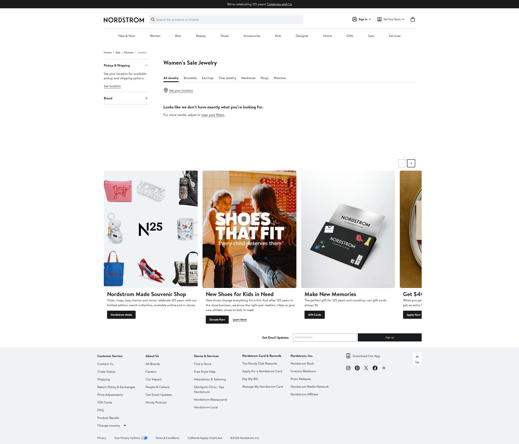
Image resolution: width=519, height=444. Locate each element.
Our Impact (154, 379)
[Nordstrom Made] (151, 229)
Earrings (208, 78)
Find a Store (202, 364)
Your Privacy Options (127, 438)
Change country (108, 425)
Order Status (106, 371)
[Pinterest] (357, 369)
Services (395, 36)
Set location (112, 86)
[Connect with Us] (384, 369)
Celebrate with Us (279, 4)
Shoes (224, 36)
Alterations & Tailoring (210, 379)
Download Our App (366, 356)
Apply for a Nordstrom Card (262, 371)
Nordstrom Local (206, 407)
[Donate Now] (249, 229)
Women (155, 36)
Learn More (240, 320)
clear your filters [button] (212, 114)
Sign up (390, 337)
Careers (151, 371)
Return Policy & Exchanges (116, 387)
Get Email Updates (159, 394)
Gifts (350, 36)
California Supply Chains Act (205, 438)
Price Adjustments (110, 394)
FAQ (100, 410)
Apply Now (413, 315)
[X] (366, 369)
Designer (302, 36)
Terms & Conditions (167, 438)
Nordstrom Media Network (310, 386)
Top (417, 362)
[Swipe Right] (411, 163)
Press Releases (301, 379)
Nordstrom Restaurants (210, 399)
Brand (108, 98)
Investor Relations (303, 371)
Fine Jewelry (227, 78)
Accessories (251, 36)
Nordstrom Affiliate (304, 394)
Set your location (181, 90)
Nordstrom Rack (302, 363)
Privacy (101, 438)
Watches (280, 78)
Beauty (201, 36)
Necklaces (248, 78)
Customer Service (109, 356)
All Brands (153, 364)
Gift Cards (314, 315)
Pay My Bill (250, 379)
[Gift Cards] (348, 229)
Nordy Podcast (156, 402)
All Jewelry (171, 78)
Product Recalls (108, 417)
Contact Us (105, 364)
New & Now (126, 36)
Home (327, 36)
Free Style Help (205, 371)
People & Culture (157, 387)
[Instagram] (348, 369)
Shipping (103, 379)
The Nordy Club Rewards (259, 363)
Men (178, 36)
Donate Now (217, 320)
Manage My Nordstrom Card (262, 386)
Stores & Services (206, 356)
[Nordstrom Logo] (124, 19)
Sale (371, 36)
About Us (152, 356)
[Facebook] (375, 369)
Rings (265, 78)
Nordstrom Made (121, 315)
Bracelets (190, 78)
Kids (278, 36)
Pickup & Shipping (117, 65)
